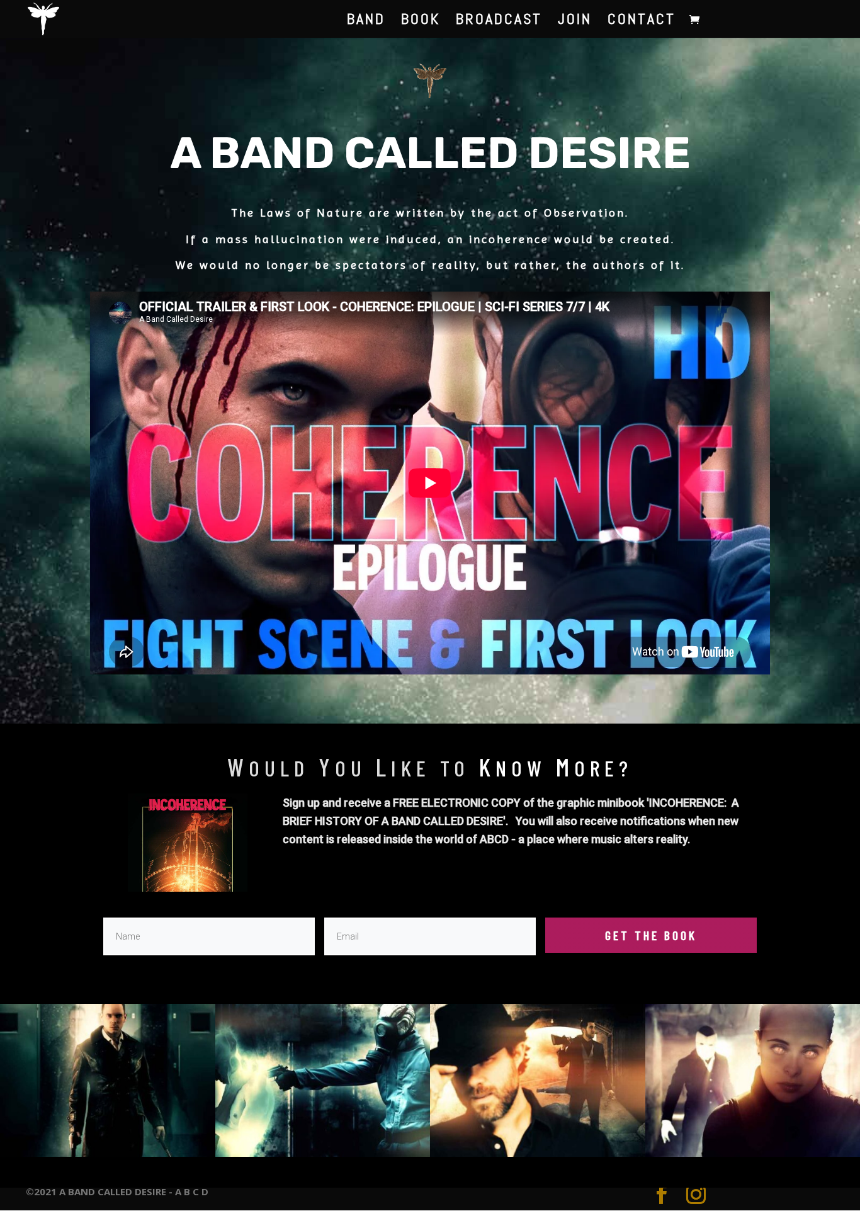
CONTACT (642, 21)
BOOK (420, 21)
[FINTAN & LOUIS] (537, 1153)
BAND (366, 21)
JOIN (575, 21)
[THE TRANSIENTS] (323, 1153)
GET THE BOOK (651, 935)
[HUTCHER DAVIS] (107, 1153)
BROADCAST (499, 21)
